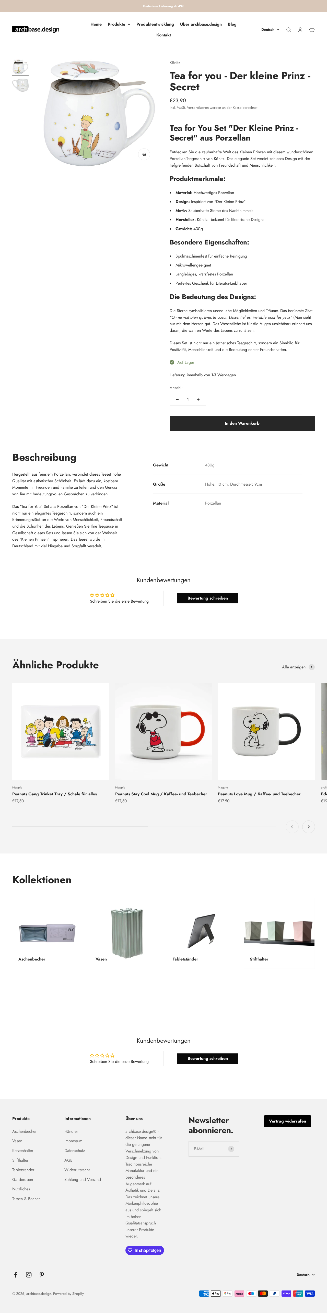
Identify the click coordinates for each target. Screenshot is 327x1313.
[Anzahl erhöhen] (198, 399)
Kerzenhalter (22, 1151)
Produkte (116, 24)
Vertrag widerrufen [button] (287, 1121)
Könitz (175, 63)
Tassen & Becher (26, 1199)
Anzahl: (176, 388)
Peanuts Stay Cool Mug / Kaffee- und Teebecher (161, 794)
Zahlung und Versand (82, 1179)
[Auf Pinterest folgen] (41, 1274)
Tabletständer (23, 1170)
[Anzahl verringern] (177, 399)
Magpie (17, 787)
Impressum (73, 1141)
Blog (232, 24)
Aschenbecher (24, 1131)
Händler (71, 1131)
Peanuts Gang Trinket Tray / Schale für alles (54, 794)
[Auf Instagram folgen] (28, 1274)
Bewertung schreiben (208, 598)
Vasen (17, 1141)
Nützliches (21, 1189)
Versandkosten (198, 107)
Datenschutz (74, 1151)
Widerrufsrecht (77, 1170)
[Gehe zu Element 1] (20, 67)
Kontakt (163, 35)
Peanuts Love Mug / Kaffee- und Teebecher (259, 794)
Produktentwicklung (155, 24)
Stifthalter (20, 1160)
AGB (68, 1160)
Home (96, 24)
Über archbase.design (201, 24)
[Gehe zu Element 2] (20, 86)
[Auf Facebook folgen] (15, 1274)
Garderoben (22, 1179)
